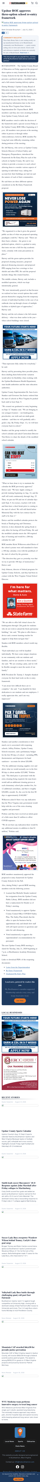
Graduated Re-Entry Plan (15, 973)
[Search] (36, 3)
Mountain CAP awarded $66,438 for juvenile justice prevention (18, 1348)
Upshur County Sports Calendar (16, 1130)
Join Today (18, 1479)
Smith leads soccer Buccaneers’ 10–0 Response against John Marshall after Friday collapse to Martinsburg (19, 1185)
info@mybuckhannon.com (24, 1462)
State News (20, 1446)
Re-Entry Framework (14, 970)
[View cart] (32, 3)
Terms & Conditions (22, 1472)
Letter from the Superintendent (18, 967)
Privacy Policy (8, 1472)
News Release (6, 1318)
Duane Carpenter (7, 1102)
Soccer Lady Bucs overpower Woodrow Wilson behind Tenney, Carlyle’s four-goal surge (19, 1240)
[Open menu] (3, 3)
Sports (20, 1441)
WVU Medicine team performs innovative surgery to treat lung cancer (19, 1403)
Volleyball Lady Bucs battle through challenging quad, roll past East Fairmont (18, 1295)
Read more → (24, 52)
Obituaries (31, 1441)
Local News (9, 1441)
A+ (7, 33)
